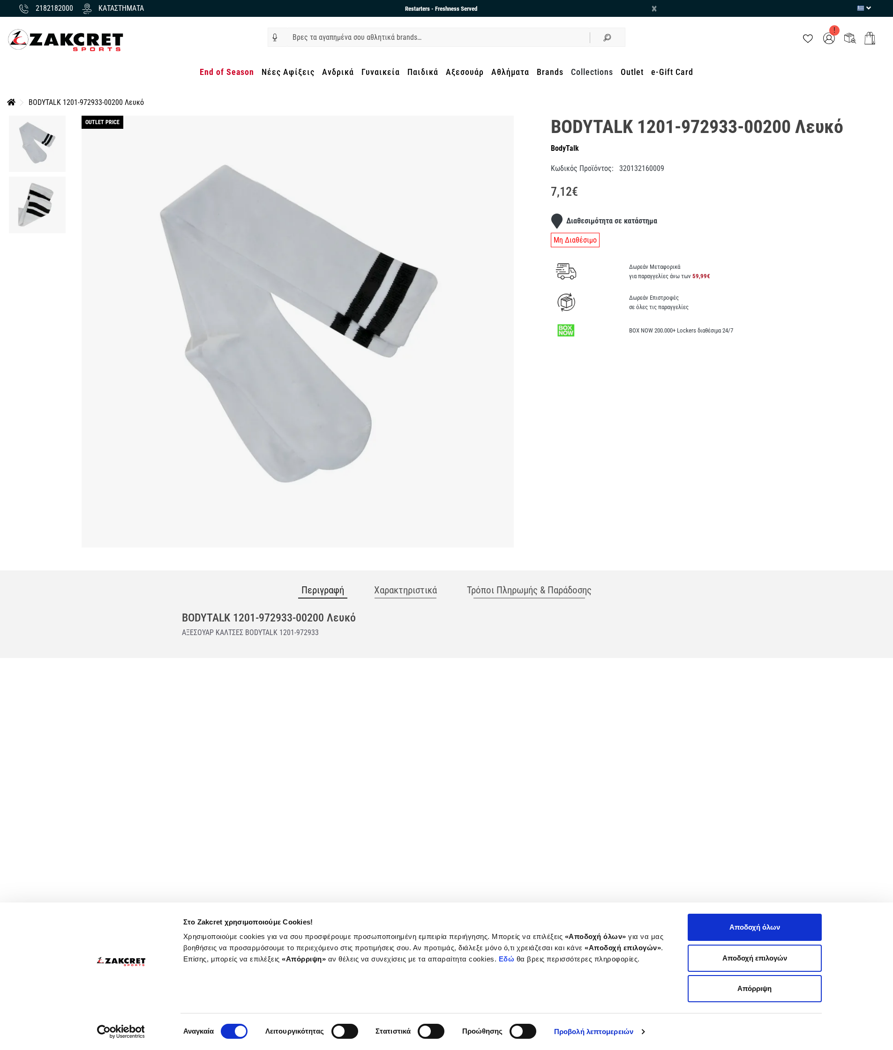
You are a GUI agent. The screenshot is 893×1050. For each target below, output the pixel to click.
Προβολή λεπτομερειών (593, 1031)
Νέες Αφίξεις (288, 72)
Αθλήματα (510, 72)
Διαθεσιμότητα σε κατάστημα (611, 220)
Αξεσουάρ (465, 72)
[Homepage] (11, 102)
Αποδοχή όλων (754, 927)
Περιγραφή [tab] (322, 590)
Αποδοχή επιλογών (754, 958)
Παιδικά (422, 72)
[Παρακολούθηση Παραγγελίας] (850, 37)
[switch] (344, 1031)
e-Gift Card (672, 72)
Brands (550, 72)
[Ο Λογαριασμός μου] (829, 37)
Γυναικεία (380, 72)
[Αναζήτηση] (607, 37)
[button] (275, 37)
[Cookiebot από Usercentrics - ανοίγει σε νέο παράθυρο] (121, 1032)
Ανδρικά (338, 72)
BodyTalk (565, 148)
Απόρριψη (754, 988)
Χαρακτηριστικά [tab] (405, 590)
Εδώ (508, 959)
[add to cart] (870, 38)
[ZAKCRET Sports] (65, 39)
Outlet (632, 72)
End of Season (227, 72)
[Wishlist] (808, 37)
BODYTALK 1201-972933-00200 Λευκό (86, 102)
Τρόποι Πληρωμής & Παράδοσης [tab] (529, 590)
